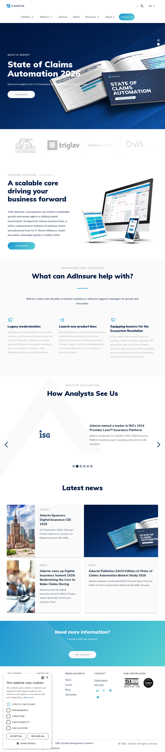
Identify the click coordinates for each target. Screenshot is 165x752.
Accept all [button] (16, 736)
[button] (27, 743)
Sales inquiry (101, 680)
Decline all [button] (37, 736)
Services (62, 16)
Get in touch (82, 654)
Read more (29, 697)
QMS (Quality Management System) (74, 743)
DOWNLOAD (21, 94)
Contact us (127, 17)
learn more (21, 246)
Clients (76, 16)
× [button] (47, 677)
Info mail (98, 684)
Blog (67, 689)
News (68, 679)
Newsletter (71, 694)
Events (68, 684)
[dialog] (27, 711)
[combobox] (42, 677)
